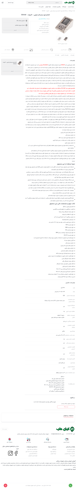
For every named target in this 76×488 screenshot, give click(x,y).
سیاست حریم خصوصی (70, 453)
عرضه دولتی (53, 453)
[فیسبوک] (16, 453)
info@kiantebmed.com (56, 434)
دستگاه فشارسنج (64, 11)
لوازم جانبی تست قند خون (31, 451)
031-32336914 (69, 434)
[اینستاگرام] (10, 453)
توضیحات (72, 55)
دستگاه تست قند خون (32, 449)
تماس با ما (72, 455)
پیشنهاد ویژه (53, 451)
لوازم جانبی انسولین (32, 455)
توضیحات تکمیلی (64, 55)
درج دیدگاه (66, 406)
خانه (74, 11)
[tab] (72, 55)
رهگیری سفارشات (71, 451)
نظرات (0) (57, 55)
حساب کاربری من (71, 449)
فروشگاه (70, 11)
